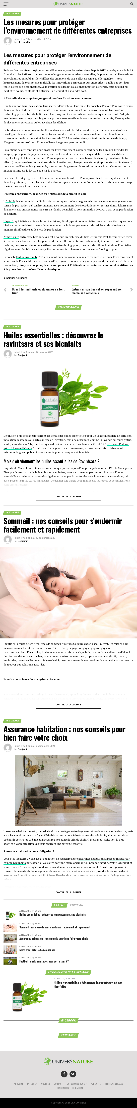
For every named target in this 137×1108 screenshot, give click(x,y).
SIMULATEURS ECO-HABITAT (70, 1088)
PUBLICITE (96, 1083)
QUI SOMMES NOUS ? (77, 1083)
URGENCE (45, 1083)
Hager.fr (8, 221)
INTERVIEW (32, 1083)
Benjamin (23, 355)
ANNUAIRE (18, 1083)
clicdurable (24, 42)
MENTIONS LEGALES (114, 1083)
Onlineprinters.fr (26, 257)
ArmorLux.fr (11, 237)
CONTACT (58, 1083)
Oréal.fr (10, 201)
